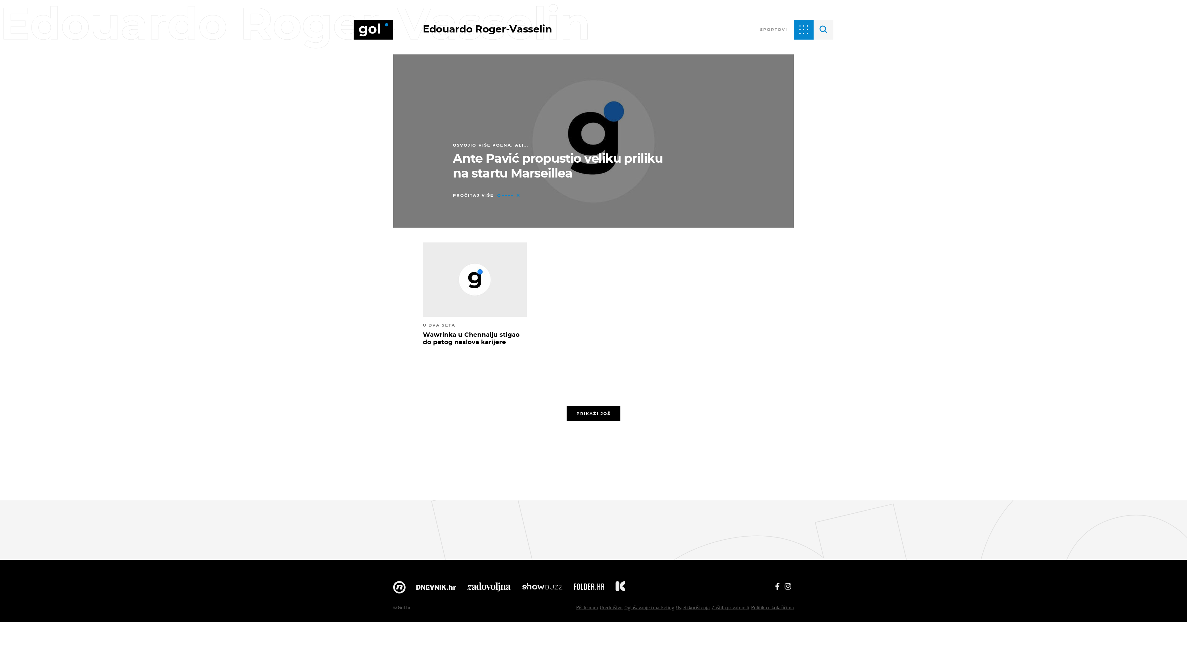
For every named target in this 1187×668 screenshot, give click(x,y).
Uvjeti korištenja (693, 607)
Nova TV (399, 587)
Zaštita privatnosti (730, 607)
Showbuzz (542, 587)
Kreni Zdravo (620, 587)
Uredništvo (611, 607)
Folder (589, 587)
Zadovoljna (489, 587)
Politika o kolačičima (772, 607)
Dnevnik (436, 587)
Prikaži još (593, 413)
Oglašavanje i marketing (649, 607)
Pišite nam (587, 607)
